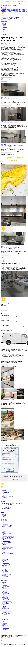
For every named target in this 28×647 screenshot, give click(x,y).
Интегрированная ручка (8, 536)
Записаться (3, 305)
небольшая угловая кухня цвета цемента (10, 247)
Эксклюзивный (6, 576)
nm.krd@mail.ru (23, 11)
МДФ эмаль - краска (8, 547)
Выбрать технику (4, 364)
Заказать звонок (13, 18)
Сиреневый (6, 608)
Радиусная (5, 626)
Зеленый (5, 592)
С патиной (5, 550)
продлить (21, 476)
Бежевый (5, 585)
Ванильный (6, 586)
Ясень (4, 615)
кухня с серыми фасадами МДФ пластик (10, 98)
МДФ (4, 531)
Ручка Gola (5, 549)
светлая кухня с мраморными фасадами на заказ (12, 145)
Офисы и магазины (7, 516)
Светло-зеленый (7, 601)
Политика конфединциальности (8, 632)
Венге (4, 587)
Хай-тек (5, 575)
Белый (4, 582)
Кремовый (5, 596)
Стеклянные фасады (8, 553)
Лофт (4, 569)
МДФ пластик (6, 544)
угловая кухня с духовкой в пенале (9, 122)
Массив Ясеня (6, 541)
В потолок (5, 625)
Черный (5, 614)
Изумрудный (6, 593)
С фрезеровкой (6, 552)
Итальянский (6, 566)
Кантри (5, 568)
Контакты (23, 10)
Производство (10, 9)
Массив (5, 539)
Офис (4, 25)
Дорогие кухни (6, 534)
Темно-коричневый (7, 611)
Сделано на (11, 479)
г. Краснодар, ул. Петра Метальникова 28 (10, 11)
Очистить (3, 80)
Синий (4, 607)
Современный (6, 560)
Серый (4, 606)
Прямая (5, 621)
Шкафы (5, 24)
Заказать (3, 163)
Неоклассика (6, 571)
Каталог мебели (7, 33)
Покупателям (4, 520)
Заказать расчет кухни (5, 106)
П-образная (5, 624)
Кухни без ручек (7, 538)
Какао (4, 594)
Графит (5, 590)
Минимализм (6, 561)
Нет (4, 7)
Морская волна (6, 613)
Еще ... (2, 555)
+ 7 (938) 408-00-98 (5, 18)
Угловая (5, 623)
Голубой (5, 588)
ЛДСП (4, 532)
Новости (5, 497)
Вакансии (5, 495)
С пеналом (5, 629)
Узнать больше (4, 406)
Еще (2, 618)
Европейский (6, 565)
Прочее (5, 27)
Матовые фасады (7, 542)
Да (1, 7)
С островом (6, 628)
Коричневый (6, 583)
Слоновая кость (6, 609)
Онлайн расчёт (4, 21)
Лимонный (5, 597)
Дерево (5, 591)
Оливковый (6, 599)
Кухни (4, 23)
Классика (5, 559)
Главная (5, 31)
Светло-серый (6, 603)
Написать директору (8, 496)
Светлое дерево (6, 604)
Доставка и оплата (17, 9)
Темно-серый (6, 612)
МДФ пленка (6, 546)
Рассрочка (24, 9)
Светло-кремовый (7, 602)
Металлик (5, 598)
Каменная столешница (8, 537)
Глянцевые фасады (7, 533)
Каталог (2, 512)
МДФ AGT (5, 543)
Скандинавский (7, 574)
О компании (3, 9)
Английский (6, 563)
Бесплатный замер (9, 10)
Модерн (5, 570)
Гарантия (3, 10)
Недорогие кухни (7, 548)
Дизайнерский (6, 564)
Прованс (5, 572)
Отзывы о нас (17, 10)
